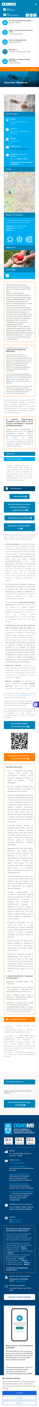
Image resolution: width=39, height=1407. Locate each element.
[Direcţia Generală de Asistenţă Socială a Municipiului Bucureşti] (19, 267)
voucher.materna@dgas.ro (15, 440)
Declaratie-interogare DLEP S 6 (19, 527)
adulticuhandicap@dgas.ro (18, 1174)
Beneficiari (11, 454)
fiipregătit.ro (13, 50)
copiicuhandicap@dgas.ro (18, 1184)
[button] (10, 192)
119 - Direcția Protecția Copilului (20, 20)
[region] (19, 1391)
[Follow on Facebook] (34, 15)
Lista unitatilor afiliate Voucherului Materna (19, 725)
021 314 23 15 (16, 1220)
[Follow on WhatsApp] (27, 15)
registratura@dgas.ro (16, 1163)
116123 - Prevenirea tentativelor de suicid (21, 31)
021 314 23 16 (16, 1222)
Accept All (19, 1393)
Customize (19, 1398)
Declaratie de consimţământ (19, 518)
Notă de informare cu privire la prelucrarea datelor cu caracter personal (19, 507)
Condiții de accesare (14, 459)
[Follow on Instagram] (31, 15)
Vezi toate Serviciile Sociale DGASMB (19, 1103)
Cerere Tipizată (19, 496)
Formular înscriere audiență (19, 1297)
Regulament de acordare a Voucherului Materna (19, 757)
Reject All (19, 1403)
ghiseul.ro (16, 377)
